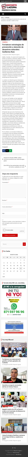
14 (17, 265)
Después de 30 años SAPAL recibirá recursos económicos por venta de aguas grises (14, 159)
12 (10, 265)
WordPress (18, 454)
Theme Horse (16, 452)
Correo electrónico (7, 207)
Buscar (24, 244)
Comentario (5, 182)
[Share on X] (7, 150)
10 (4, 265)
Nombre (4, 200)
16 (24, 265)
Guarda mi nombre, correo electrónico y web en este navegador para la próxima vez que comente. (14, 223)
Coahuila (4, 42)
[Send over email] (10, 150)
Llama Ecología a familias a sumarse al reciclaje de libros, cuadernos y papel (13, 437)
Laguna (10, 381)
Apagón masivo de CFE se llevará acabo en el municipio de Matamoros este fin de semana (13, 411)
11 (7, 265)
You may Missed (7, 340)
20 (14, 268)
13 (14, 265)
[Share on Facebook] (4, 150)
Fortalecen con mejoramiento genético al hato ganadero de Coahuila (11, 360)
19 (10, 268)
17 (4, 268)
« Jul (3, 276)
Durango (5, 381)
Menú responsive (25, 1)
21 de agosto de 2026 (7, 364)
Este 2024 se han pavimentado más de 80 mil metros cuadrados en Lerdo (14, 166)
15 (20, 265)
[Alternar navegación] (3, 14)
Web (3, 213)
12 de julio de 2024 (6, 54)
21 (17, 268)
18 (7, 268)
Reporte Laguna (15, 54)
